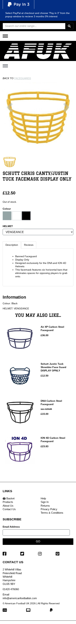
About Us (8, 505)
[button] (9, 125)
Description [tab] (11, 244)
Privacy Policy (49, 509)
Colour (7, 208)
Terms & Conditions (52, 512)
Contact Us (9, 509)
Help (43, 498)
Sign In (45, 501)
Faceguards (22, 78)
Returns (45, 505)
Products (8, 501)
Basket (10, 498)
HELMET (8, 226)
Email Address (11, 526)
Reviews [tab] (28, 244)
